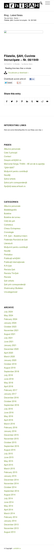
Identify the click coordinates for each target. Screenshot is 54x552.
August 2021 (9, 334)
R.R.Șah (8, 265)
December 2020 (11, 348)
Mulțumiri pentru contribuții (16, 171)
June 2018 (8, 378)
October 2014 (10, 487)
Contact (7, 156)
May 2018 (8, 382)
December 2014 (11, 479)
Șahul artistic (10, 178)
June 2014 (8, 502)
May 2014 (8, 505)
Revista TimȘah (11, 273)
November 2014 (11, 483)
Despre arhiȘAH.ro (12, 160)
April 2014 (8, 509)
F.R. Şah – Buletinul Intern (15, 235)
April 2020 (8, 352)
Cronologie (9, 232)
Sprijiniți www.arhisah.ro (14, 186)
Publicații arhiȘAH (12, 258)
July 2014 (8, 498)
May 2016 (8, 416)
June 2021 (8, 341)
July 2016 (8, 408)
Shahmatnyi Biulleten (13, 288)
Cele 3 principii (10, 152)
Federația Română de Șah (16, 239)
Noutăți (7, 174)
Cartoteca (8, 224)
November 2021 (11, 330)
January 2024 (10, 322)
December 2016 (11, 397)
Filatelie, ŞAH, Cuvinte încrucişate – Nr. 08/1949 (21, 58)
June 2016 (8, 412)
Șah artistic (9, 280)
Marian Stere (28, 64)
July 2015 (8, 453)
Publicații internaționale (14, 261)
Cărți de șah (9, 220)
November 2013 (11, 528)
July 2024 (8, 311)
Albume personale (12, 148)
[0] (32, 79)
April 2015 (8, 464)
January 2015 (10, 475)
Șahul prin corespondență (15, 182)
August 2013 (9, 531)
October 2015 (10, 442)
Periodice (8, 254)
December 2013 (11, 524)
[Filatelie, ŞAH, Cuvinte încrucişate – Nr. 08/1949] (23, 41)
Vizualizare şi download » (18, 72)
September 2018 (11, 371)
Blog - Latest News (13, 15)
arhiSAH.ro (17, 548)
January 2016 (10, 431)
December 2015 (11, 434)
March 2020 (9, 356)
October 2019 (10, 363)
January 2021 (10, 345)
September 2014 (11, 490)
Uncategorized (10, 291)
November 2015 (11, 438)
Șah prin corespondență (14, 284)
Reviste (17, 64)
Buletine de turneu (12, 217)
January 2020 (10, 360)
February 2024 (10, 319)
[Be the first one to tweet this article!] (8, 82)
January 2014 (10, 520)
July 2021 (8, 337)
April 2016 (8, 419)
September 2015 (11, 446)
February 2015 (10, 472)
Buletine (7, 213)
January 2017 (10, 393)
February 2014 (10, 516)
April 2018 (8, 386)
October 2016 (10, 401)
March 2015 (9, 468)
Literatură (8, 243)
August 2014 (9, 494)
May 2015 (8, 460)
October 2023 (10, 326)
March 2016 (9, 423)
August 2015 (9, 449)
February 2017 (10, 390)
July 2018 (8, 375)
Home (16, 18)
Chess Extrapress (12, 228)
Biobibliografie (10, 209)
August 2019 (9, 367)
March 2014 (9, 513)
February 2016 (10, 427)
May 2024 (8, 315)
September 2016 (11, 404)
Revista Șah (9, 269)
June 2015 (8, 457)
